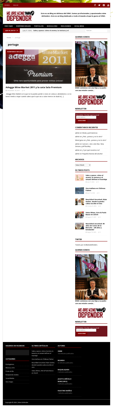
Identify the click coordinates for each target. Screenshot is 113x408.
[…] (62, 96)
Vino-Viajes (9, 26)
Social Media (10, 378)
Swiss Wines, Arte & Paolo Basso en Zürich (96, 213)
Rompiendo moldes (23, 26)
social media (79, 26)
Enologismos (66, 26)
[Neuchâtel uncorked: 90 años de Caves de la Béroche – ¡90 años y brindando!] (79, 228)
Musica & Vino (52, 26)
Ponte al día (38, 26)
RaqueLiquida (63, 370)
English (15, 5)
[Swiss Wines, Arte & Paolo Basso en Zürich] (79, 217)
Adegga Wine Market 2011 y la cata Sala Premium (34, 87)
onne (60, 351)
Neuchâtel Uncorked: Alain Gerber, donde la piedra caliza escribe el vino (96, 201)
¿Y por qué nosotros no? (91, 150)
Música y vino (10, 368)
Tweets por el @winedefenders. (86, 245)
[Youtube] (108, 5)
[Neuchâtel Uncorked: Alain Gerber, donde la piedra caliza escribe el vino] (79, 204)
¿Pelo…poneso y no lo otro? (92, 136)
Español (7, 5)
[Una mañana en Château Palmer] (79, 193)
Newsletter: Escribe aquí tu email (87, 115)
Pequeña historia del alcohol (92, 154)
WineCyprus (79, 140)
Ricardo (61, 360)
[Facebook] (95, 5)
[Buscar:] (96, 30)
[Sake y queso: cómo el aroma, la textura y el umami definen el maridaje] (79, 180)
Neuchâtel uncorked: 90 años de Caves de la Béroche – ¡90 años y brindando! (95, 227)
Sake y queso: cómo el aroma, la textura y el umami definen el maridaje (96, 177)
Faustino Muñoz (65, 391)
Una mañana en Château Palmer (95, 189)
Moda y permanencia (89, 133)
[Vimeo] (104, 5)
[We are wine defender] (20, 16)
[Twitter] (99, 5)
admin (77, 133)
